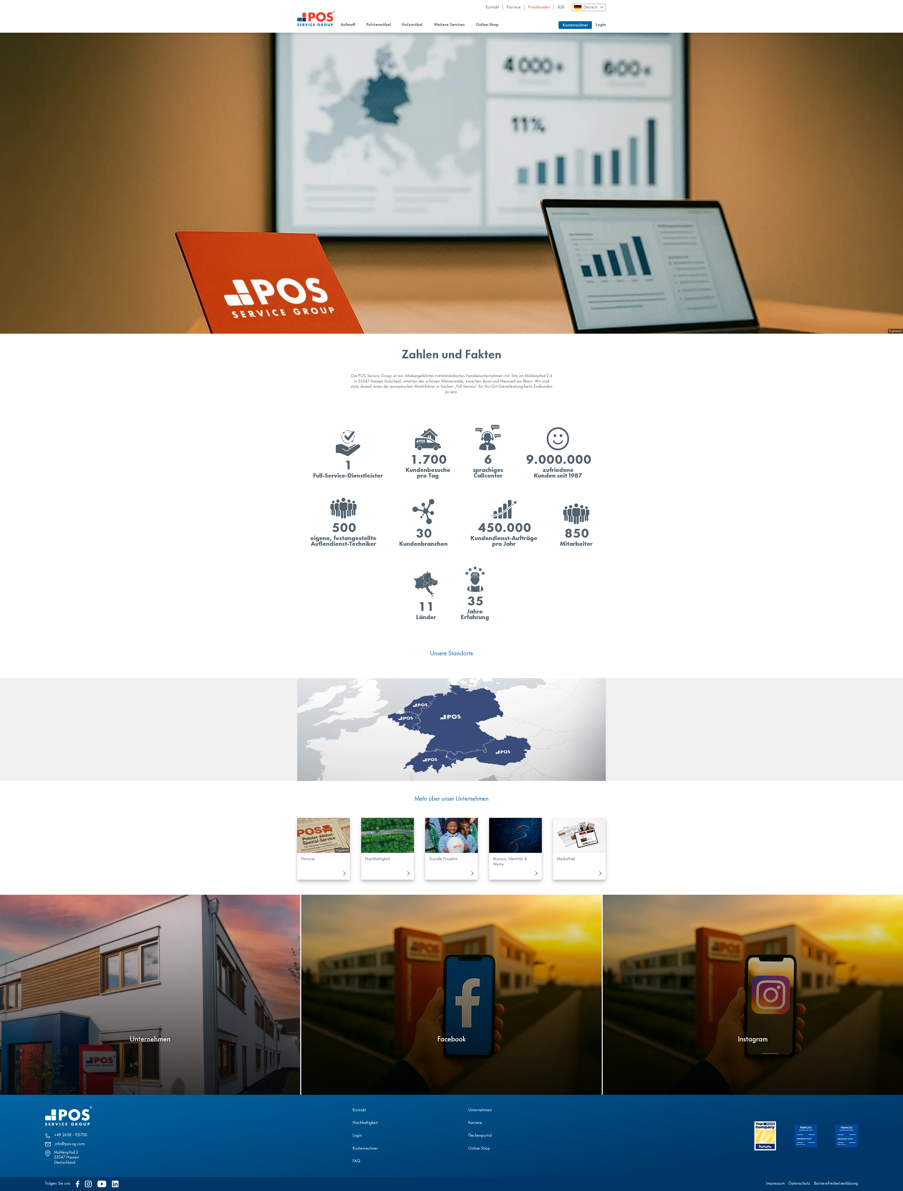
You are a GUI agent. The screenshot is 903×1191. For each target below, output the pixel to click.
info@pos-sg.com (70, 1144)
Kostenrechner (365, 1149)
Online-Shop (479, 1149)
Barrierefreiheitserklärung (836, 1184)
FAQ (356, 1161)
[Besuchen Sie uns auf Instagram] (88, 1184)
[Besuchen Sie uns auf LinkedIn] (115, 1184)
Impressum (775, 1184)
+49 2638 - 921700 (70, 1135)
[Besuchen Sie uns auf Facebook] (77, 1184)
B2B (561, 7)
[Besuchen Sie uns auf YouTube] (101, 1184)
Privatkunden (539, 7)
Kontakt (492, 7)
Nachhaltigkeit (365, 1123)
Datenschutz (799, 1184)
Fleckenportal (480, 1136)
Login (601, 25)
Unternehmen (480, 1110)
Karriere (514, 7)
